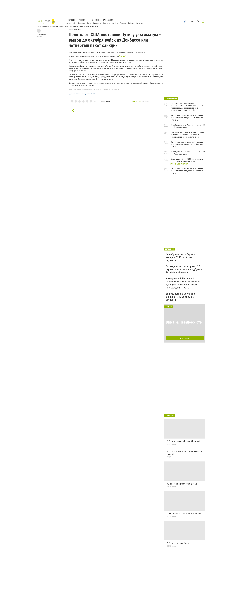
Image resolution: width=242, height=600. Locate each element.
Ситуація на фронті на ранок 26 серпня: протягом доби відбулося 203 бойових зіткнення (187, 170)
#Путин (78, 94)
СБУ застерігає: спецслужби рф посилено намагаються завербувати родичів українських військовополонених (188, 134)
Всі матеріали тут (185, 338)
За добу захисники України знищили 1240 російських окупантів (180, 257)
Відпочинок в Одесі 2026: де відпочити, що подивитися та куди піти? (187, 160)
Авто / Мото (115, 23)
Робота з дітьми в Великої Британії (183, 441)
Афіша (74, 23)
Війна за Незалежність (184, 322)
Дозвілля (68, 23)
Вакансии (109, 20)
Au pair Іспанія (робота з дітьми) (182, 483)
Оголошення (81, 23)
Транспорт (123, 23)
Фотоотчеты (139, 23)
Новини (83, 20)
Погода (89, 23)
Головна (71, 20)
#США (93, 94)
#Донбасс (72, 94)
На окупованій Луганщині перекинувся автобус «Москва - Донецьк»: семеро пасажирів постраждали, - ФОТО (183, 283)
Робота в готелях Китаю (178, 543)
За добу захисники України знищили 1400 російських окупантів (188, 153)
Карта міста (106, 23)
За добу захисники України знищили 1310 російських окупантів (180, 296)
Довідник (96, 20)
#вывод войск (86, 94)
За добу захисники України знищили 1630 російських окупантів (188, 126)
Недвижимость (97, 23)
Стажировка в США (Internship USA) (184, 513)
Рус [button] (192, 21)
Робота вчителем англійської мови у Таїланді (184, 452)
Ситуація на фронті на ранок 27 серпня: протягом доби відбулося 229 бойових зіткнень (187, 144)
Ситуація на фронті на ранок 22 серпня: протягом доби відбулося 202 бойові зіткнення (184, 269)
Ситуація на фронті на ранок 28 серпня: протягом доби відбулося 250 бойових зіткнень (187, 117)
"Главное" (122, 56)
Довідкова (131, 23)
